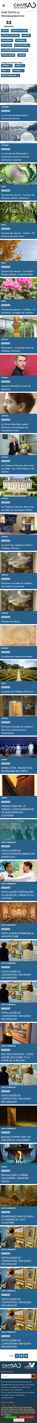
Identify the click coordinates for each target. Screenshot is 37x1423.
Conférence (7, 40)
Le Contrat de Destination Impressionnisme (14, 117)
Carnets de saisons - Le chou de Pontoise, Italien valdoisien (18, 196)
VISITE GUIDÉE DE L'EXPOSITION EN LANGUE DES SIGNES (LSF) (18, 854)
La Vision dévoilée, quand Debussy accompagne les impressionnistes (14, 427)
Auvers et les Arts (19, 31)
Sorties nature (8, 55)
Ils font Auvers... (22, 45)
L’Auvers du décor (10, 621)
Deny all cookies (27, 1417)
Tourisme (17, 71)
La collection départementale (16, 656)
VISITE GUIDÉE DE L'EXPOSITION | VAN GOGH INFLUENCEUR (16, 974)
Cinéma (18, 66)
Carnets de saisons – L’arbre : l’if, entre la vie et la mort (18, 235)
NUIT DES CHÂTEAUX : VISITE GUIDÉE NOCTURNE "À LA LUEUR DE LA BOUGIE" (17, 1057)
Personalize (18, 1420)
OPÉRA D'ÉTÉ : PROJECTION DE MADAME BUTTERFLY (16, 769)
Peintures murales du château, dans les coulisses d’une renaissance (17, 730)
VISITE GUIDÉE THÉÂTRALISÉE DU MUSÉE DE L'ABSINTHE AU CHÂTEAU (17, 895)
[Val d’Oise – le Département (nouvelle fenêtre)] (29, 1366)
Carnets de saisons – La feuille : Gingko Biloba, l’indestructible (17, 273)
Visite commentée (9, 75)
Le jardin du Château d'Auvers (17, 691)
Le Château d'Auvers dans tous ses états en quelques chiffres (17, 508)
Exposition (6, 45)
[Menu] (3, 5)
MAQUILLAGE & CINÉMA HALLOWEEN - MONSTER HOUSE (14, 1178)
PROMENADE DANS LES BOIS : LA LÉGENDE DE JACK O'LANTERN (18, 1219)
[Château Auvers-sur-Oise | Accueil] (25, 5)
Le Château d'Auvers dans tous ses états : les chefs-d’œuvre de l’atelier (17, 468)
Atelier (5, 31)
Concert (26, 35)
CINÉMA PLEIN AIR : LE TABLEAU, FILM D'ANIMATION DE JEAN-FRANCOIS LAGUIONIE (17, 811)
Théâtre (21, 55)
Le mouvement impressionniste (14, 50)
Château (5, 66)
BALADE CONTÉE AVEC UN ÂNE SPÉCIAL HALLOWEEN (16, 1138)
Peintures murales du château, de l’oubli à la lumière (17, 585)
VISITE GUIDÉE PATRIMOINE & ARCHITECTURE (17, 935)
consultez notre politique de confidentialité (13, 1396)
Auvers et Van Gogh (10, 35)
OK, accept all (11, 1417)
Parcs (4, 71)
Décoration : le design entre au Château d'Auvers (17, 349)
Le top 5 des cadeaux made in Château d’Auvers (17, 546)
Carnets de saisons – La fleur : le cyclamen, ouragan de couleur (18, 311)
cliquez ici (8, 1414)
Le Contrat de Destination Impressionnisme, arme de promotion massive (15, 156)
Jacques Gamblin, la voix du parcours (16, 387)
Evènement (20, 40)
